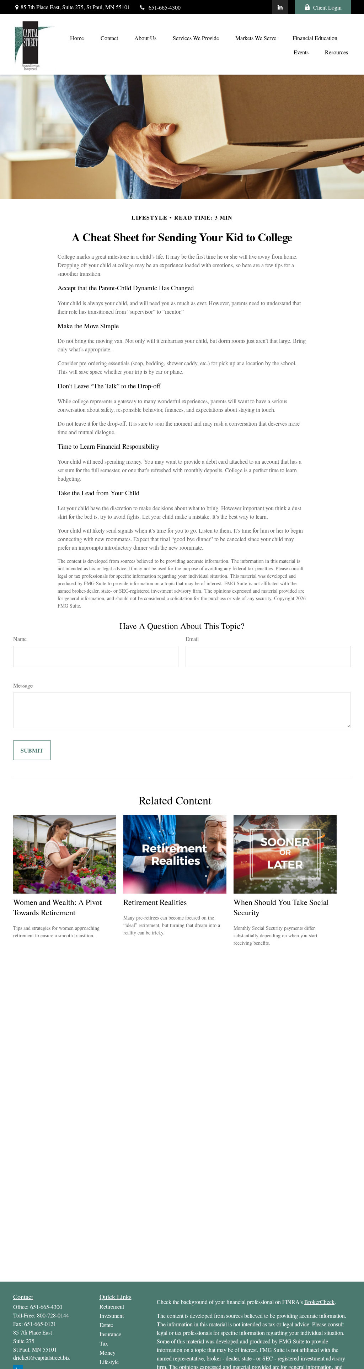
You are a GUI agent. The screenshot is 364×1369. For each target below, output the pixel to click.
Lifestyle (109, 1361)
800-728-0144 (53, 1315)
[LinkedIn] (280, 7)
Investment (112, 1315)
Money (108, 1352)
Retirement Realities (155, 902)
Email (192, 638)
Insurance (110, 1334)
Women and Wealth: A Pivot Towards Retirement (57, 907)
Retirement (112, 1306)
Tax (104, 1343)
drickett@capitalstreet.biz (41, 1357)
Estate (106, 1324)
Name (20, 638)
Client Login (327, 7)
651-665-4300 (165, 7)
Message (23, 685)
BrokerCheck (319, 1301)
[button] (76, 37)
